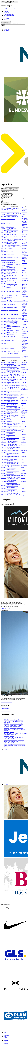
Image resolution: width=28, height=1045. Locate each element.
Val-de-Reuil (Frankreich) (25, 343)
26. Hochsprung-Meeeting (12, 330)
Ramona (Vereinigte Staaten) (24, 209)
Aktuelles (6, 11)
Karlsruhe (24, 327)
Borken (23, 417)
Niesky (22, 488)
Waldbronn (23, 467)
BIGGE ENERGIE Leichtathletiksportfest (11, 405)
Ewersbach (23, 491)
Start (5, 28)
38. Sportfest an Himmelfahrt (13, 465)
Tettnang (23, 475)
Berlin (23, 214)
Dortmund (24, 245)
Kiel (22, 419)
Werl (23, 216)
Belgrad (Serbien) (24, 310)
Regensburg (25, 239)
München (23, 372)
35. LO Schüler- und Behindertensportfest (11, 467)
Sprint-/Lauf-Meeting (11, 362)
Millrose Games (10, 340)
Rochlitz (24, 351)
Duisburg (23, 452)
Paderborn (24, 212)
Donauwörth (24, 421)
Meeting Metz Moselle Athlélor (13, 318)
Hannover (23, 385)
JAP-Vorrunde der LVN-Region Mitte (12, 459)
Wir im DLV (7, 18)
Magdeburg (24, 473)
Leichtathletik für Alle (9, 15)
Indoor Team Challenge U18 (13, 245)
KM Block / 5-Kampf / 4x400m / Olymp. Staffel (12, 411)
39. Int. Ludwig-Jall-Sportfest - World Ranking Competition (13, 372)
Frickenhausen (24, 369)
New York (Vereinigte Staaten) (24, 340)
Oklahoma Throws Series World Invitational (12, 209)
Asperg (23, 408)
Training (6, 16)
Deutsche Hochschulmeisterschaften (12, 452)
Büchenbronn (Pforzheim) (24, 411)
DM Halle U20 (10, 280)
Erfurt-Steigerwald (25, 301)
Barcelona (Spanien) (24, 286)
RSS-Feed (6, 1038)
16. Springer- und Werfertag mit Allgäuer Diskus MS (13, 423)
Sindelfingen (25, 280)
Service (5, 19)
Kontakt (5, 1032)
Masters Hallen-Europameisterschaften (11, 227)
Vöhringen (23, 423)
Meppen (23, 495)
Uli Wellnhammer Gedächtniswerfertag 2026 (12, 470)
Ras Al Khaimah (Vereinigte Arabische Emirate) (24, 291)
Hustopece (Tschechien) (25, 330)
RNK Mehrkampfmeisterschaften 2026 (12, 456)
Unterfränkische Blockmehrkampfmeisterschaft (13, 364)
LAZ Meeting (9, 413)
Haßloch (23, 375)
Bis (1, 195)
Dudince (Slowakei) (24, 262)
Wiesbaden (23, 442)
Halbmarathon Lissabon (12, 257)
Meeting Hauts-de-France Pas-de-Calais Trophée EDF (13, 283)
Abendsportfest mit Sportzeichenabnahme (11, 488)
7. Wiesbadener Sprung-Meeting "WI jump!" (12, 442)
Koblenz (23, 445)
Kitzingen (23, 364)
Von (2, 194)
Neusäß (23, 470)
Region (2, 200)
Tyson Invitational (10, 304)
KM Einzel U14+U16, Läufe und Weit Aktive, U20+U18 (13, 408)
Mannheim (23, 456)
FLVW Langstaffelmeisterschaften (12, 437)
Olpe (22, 405)
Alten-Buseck (24, 397)
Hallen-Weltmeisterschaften (12, 236)
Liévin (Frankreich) (25, 283)
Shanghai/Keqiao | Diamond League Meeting (13, 388)
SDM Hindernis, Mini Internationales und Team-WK (13, 445)
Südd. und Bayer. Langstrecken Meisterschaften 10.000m (13, 240)
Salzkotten (24, 234)
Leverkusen (24, 400)
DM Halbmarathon (10, 233)
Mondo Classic (10, 254)
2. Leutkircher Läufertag (12, 403)
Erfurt (23, 307)
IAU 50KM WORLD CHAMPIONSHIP (11, 242)
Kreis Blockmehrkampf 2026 (13, 475)
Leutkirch (23, 403)
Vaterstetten (24, 450)
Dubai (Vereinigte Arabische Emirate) (24, 314)
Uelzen (23, 260)
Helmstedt (23, 426)
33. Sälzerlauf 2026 (11, 234)
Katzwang (23, 481)
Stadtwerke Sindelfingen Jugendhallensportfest (12, 321)
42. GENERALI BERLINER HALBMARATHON (13, 214)
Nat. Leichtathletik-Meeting (12, 385)
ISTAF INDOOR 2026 (12, 270)
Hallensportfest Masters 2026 (13, 357)
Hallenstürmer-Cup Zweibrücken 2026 (11, 268)
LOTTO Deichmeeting (11, 367)
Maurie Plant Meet (10, 219)
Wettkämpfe (6, 12)
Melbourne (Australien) (25, 219)
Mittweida (23, 448)
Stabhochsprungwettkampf (12, 419)
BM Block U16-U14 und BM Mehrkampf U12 (13, 380)
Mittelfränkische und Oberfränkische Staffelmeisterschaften (11, 482)
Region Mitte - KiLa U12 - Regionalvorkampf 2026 (12, 462)
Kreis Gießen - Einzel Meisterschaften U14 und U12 (13, 397)
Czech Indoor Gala (10, 336)
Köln (22, 431)
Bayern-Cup (9, 421)
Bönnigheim (24, 465)
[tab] (5, 204)
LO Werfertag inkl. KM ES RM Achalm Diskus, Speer (12, 369)
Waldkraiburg (24, 382)
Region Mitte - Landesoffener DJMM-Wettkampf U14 (13, 478)
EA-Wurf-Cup (9, 251)
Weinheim (24, 333)
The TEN (8, 223)
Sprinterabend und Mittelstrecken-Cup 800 (12, 491)
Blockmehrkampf (10, 439)
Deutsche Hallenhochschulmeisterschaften (14, 301)
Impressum (6, 1034)
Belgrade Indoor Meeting (12, 310)
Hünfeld (23, 462)
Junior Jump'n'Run (10, 377)
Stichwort (3, 188)
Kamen (23, 437)
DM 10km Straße (10, 260)
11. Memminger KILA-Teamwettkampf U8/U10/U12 (13, 394)
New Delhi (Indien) (24, 242)
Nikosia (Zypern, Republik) (24, 251)
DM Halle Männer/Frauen (12, 275)
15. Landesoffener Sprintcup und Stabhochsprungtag (13, 485)
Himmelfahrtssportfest (11, 429)
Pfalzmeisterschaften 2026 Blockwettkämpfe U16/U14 (13, 375)
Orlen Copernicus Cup (11, 278)
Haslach (23, 439)
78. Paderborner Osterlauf (12, 212)
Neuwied (23, 367)
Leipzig (23, 413)
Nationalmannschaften (9, 14)
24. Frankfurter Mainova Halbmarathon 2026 (12, 230)
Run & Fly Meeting (11, 298)
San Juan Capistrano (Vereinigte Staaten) (24, 223)
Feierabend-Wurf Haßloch (12, 415)
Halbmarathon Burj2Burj (12, 314)
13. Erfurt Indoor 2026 (11, 307)
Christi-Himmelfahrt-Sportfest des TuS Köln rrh (13, 431)
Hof (23, 265)
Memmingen (24, 394)
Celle (22, 485)
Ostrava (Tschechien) (25, 336)
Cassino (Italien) (24, 247)
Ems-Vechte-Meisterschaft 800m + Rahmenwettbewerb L (13, 495)
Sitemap (5, 1036)
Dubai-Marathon (10, 348)
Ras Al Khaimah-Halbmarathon (13, 291)
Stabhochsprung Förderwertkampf (10, 434)
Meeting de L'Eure (10, 343)
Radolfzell (23, 379)
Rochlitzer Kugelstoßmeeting (13, 351)
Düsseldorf (24, 273)
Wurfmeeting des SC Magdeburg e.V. (11, 473)
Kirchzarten (24, 362)
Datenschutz (6, 1035)
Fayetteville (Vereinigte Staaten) (24, 305)
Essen (22, 429)
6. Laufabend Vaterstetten (12, 450)
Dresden (23, 391)
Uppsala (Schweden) (25, 254)
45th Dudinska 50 (10, 262)
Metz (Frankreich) (25, 318)
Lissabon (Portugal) (24, 257)
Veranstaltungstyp (5, 197)
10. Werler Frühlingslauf (12, 216)
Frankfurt (24, 233)
